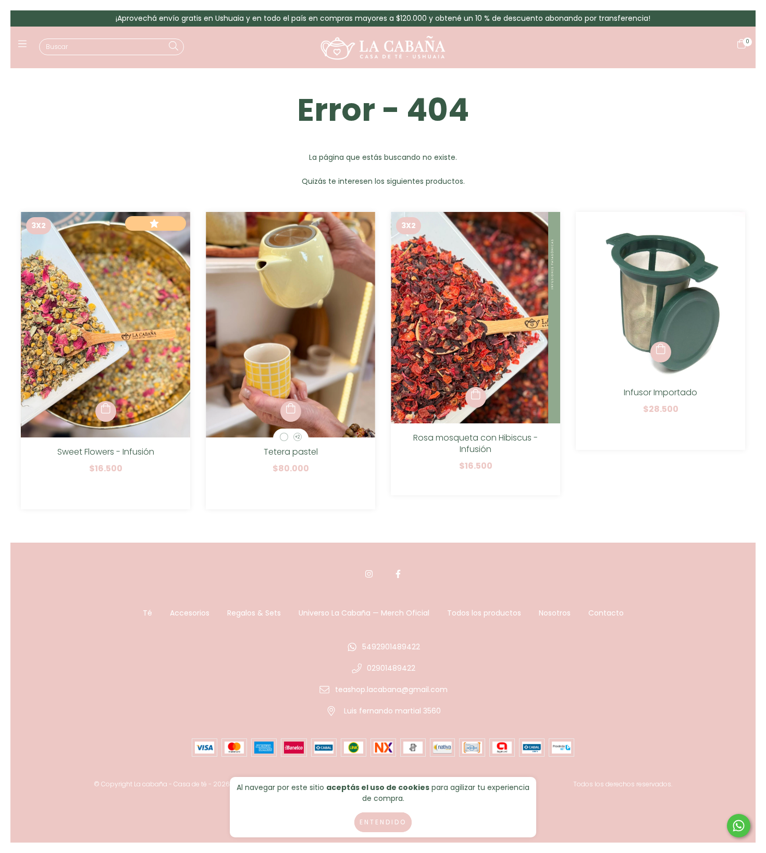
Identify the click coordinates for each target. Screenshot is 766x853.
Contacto (606, 613)
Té (147, 613)
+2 (297, 437)
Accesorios (189, 613)
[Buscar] (173, 47)
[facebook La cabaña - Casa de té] (398, 574)
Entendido (383, 822)
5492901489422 (391, 647)
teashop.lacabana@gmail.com (391, 689)
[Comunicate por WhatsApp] (738, 825)
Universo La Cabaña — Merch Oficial (364, 613)
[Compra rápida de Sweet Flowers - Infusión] (105, 411)
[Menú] (24, 47)
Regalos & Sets (254, 613)
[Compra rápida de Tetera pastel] (290, 411)
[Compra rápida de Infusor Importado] (660, 352)
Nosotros (555, 613)
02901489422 (391, 668)
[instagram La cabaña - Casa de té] (369, 574)
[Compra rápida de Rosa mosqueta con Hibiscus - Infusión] (475, 397)
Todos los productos (484, 613)
